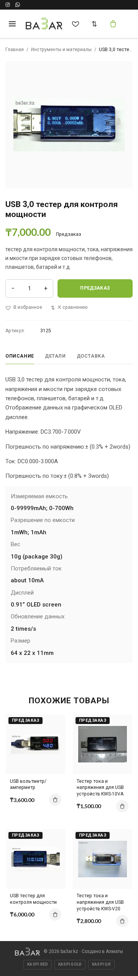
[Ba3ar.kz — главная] (44, 24)
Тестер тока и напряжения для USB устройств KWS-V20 (100, 902)
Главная (14, 49)
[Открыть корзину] (113, 24)
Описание (19, 356)
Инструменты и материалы (61, 49)
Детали (55, 356)
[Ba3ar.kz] (27, 952)
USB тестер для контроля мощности (33, 899)
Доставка (91, 356)
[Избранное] (75, 24)
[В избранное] (53, 737)
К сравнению (72, 307)
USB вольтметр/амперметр (28, 784)
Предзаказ (95, 288)
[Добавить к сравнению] (53, 723)
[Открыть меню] (12, 23)
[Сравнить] (94, 24)
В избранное (27, 307)
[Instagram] (7, 4)
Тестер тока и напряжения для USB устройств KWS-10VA (100, 788)
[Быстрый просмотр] (53, 750)
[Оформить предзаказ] (55, 800)
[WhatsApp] (17, 4)
